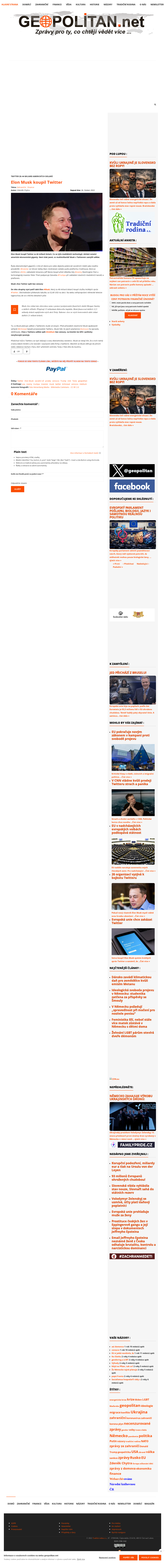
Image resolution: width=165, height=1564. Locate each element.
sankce (114, 1458)
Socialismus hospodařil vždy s (126, 1379)
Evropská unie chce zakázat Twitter (132, 921)
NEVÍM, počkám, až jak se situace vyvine (128, 310)
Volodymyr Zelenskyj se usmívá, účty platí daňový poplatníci (131, 1202)
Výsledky (116, 324)
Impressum (116, 1529)
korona (114, 1423)
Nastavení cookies (107, 1558)
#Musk (47, 289)
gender (124, 1430)
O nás (112, 1503)
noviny (29, 384)
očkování (144, 1463)
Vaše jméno (16, 410)
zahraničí (146, 1418)
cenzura (55, 381)
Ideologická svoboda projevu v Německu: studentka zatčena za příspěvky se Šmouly (133, 995)
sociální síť (39, 381)
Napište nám (66, 1529)
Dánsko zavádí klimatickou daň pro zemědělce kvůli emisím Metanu (131, 980)
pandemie (133, 1436)
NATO (144, 1441)
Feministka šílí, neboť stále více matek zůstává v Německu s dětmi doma (131, 1023)
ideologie (147, 1406)
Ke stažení (116, 1526)
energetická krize (118, 1399)
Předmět (14, 419)
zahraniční (118, 1418)
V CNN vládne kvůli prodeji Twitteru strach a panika (131, 782)
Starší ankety (118, 321)
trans (138, 1430)
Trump (63, 381)
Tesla (74, 381)
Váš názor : (16, 428)
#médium (50, 332)
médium (83, 384)
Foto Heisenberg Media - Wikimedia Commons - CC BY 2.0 (54, 387)
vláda (144, 1430)
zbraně (142, 1452)
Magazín (149, 1503)
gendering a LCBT (120, 1359)
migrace (115, 1412)
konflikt (125, 1412)
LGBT (145, 1399)
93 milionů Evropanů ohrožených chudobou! (128, 1178)
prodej (48, 381)
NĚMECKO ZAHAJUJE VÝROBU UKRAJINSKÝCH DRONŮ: (131, 1097)
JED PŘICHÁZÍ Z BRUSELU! (128, 673)
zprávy (124, 1457)
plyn (120, 1423)
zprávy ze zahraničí (124, 1446)
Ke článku (116, 1356)
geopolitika (124, 1452)
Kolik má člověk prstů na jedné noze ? (27, 474)
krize (131, 1399)
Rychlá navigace (118, 1532)
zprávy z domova (123, 1468)
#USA (23, 272)
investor (44, 384)
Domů (11, 1503)
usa (23, 384)
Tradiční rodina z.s (99, 1538)
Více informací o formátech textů (84, 453)
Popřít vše (128, 1558)
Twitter (20, 381)
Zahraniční (21, 187)
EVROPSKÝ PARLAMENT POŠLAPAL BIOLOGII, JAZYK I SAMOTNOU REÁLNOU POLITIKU (130, 512)
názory (121, 1441)
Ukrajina (139, 1412)
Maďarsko (114, 1406)
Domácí (137, 1503)
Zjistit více (81, 1559)
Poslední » (118, 567)
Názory (80, 1503)
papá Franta (117, 1376)
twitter (58, 384)
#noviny (78, 272)
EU (143, 1457)
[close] (161, 1551)
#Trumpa (62, 275)
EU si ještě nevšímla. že (123, 1353)
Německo (119, 1435)
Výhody (115, 1363)
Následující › (143, 563)
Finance (30, 187)
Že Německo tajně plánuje (124, 1369)
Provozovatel (16, 1529)
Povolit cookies (150, 1558)
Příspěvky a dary (68, 1532)
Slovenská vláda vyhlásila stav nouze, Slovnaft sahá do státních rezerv (133, 1189)
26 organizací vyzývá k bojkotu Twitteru (128, 876)
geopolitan (82, 381)
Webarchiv (117, 1479)
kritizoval (66, 384)
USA (69, 381)
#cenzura (84, 329)
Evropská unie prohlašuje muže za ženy (130, 1213)
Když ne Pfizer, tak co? (122, 1366)
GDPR (13, 1523)
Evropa (136, 1463)
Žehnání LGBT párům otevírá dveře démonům (133, 1034)
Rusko (135, 1457)
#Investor (24, 269)
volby (132, 1429)
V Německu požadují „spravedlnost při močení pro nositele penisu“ (133, 1010)
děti (151, 1463)
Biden (138, 1399)
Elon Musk (29, 381)
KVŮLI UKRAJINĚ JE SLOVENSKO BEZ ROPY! (133, 164)
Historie (69, 1503)
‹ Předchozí (128, 563)
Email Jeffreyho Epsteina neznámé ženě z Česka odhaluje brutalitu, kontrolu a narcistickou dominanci (134, 1243)
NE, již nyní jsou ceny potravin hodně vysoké (130, 306)
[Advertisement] (82, 103)
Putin (113, 1441)
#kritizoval (22, 329)
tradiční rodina (133, 1441)
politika (145, 1435)
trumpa (36, 384)
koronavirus (133, 1418)
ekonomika (143, 1468)
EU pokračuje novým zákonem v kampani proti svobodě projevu (131, 735)
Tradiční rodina (96, 1503)
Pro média (116, 1523)
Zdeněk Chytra (121, 1463)
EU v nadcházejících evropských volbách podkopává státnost (126, 829)
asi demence (118, 1346)
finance (115, 1473)
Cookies (14, 1526)
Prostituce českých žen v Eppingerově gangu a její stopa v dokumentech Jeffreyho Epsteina (130, 1226)
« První (116, 563)
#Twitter (14, 292)
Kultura (57, 1503)
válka (150, 1452)
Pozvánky (65, 1523)
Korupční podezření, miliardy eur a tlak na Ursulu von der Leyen (133, 1166)
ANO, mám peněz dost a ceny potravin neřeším (131, 303)
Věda (46, 1503)
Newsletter (124, 1503)
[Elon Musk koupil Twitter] (57, 251)
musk (51, 384)
